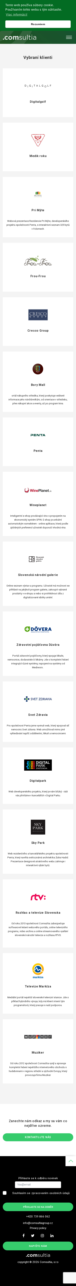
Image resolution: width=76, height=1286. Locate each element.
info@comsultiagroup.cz (38, 1223)
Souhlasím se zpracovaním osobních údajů (41, 1193)
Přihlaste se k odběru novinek (38, 1178)
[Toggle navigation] (69, 37)
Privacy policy (38, 1228)
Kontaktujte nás (38, 1137)
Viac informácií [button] (16, 14)
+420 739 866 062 (38, 1216)
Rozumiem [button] (38, 24)
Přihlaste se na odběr (38, 1206)
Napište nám (38, 1245)
